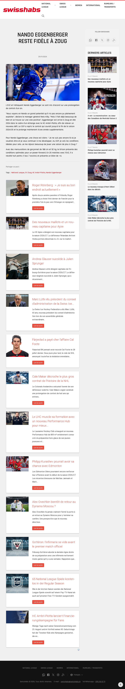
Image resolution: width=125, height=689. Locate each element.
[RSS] (113, 40)
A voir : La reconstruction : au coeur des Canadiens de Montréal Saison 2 (102, 117)
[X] (102, 40)
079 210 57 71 (100, 681)
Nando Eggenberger (54, 172)
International (93, 5)
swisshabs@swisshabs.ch (71, 681)
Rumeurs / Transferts (110, 5)
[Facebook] (96, 40)
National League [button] (46, 5)
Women (78, 5)
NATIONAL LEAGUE (30, 668)
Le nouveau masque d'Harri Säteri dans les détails (101, 188)
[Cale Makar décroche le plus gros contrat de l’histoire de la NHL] (102, 204)
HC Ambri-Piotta (39, 172)
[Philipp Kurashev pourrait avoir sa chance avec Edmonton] (102, 134)
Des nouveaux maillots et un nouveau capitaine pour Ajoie (99, 80)
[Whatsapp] (90, 40)
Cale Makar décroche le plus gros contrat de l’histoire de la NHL (101, 219)
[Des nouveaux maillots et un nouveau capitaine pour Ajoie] (102, 65)
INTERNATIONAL (73, 668)
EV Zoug (28, 172)
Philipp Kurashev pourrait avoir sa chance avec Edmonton (101, 151)
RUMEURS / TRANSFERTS (92, 668)
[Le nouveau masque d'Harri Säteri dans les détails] (102, 170)
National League (18, 172)
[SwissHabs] (22, 9)
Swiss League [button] (63, 5)
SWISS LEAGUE (47, 668)
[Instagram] (108, 40)
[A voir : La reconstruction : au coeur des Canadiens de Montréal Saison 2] (102, 99)
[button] (43, 15)
